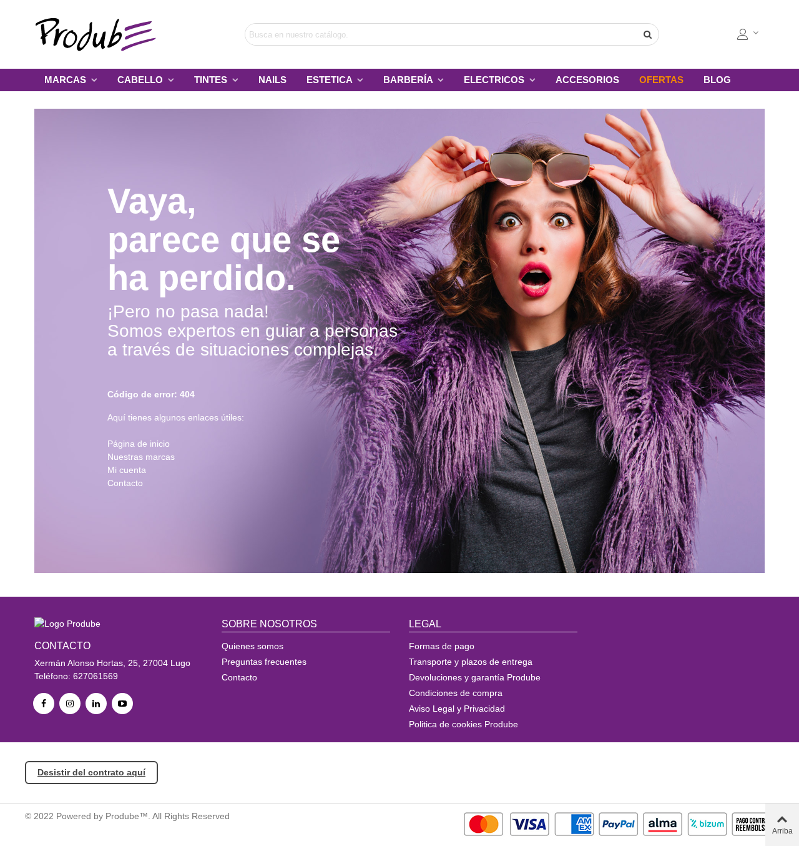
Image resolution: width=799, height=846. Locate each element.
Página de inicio (138, 444)
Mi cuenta (126, 470)
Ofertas (661, 79)
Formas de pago (441, 646)
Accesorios (587, 79)
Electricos (495, 79)
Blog (717, 79)
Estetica (330, 79)
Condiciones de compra (455, 693)
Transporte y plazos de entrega (470, 662)
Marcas (66, 79)
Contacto (125, 483)
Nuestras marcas (141, 457)
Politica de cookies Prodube (463, 724)
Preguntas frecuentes (264, 662)
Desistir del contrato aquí (91, 772)
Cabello (141, 79)
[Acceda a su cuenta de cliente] (748, 34)
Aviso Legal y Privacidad (457, 709)
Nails (272, 79)
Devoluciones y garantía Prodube (475, 677)
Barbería (409, 79)
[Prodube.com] (103, 34)
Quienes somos (252, 646)
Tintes (212, 79)
